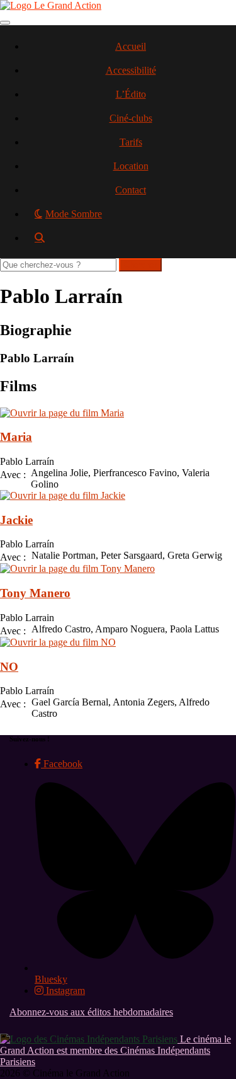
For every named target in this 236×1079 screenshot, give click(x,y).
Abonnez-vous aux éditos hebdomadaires (91, 1012)
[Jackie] (62, 495)
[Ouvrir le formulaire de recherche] (130, 242)
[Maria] (62, 413)
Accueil (130, 46)
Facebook (61, 763)
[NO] (58, 642)
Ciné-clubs (131, 118)
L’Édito (131, 94)
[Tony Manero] (77, 568)
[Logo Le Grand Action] (50, 5)
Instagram (64, 990)
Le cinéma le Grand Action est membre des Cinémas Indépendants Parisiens (115, 1050)
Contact (130, 190)
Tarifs (131, 142)
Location (131, 166)
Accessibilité (131, 70)
